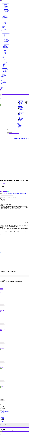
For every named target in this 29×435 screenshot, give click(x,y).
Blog (2, 28)
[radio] (1, 189)
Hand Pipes (2, 413)
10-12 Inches (3, 66)
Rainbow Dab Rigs (20, 102)
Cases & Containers (4, 82)
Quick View (2, 343)
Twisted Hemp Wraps (6, 12)
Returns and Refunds (3, 416)
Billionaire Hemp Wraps (6, 11)
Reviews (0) (11, 195)
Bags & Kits (5, 19)
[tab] (2, 195)
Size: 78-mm (5, 15)
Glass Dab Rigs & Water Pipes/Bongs (6, 3)
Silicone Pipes (5, 5)
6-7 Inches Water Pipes (6, 6)
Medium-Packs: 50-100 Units (6, 44)
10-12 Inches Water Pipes (6, 7)
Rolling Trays (2, 76)
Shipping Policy (3, 27)
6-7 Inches (3, 65)
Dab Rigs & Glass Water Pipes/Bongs (5, 411)
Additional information (6, 195)
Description (2, 195)
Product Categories (18, 99)
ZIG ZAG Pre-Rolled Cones (6, 10)
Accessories (3, 24)
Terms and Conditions (4, 29)
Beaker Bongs (20, 103)
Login (27, 99)
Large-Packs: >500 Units (6, 14)
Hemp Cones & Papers (4, 8)
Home (2, 1)
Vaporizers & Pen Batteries (5, 2)
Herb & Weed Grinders (4, 16)
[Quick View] (4, 305)
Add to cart (5, 191)
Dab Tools (3, 21)
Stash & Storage (4, 18)
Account (1, 88)
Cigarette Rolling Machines (5, 17)
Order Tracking (2, 422)
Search (1, 94)
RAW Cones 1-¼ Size (23, 193)
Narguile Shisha (5, 4)
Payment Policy (2, 418)
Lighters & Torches (4, 23)
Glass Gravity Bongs (21, 101)
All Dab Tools (5, 22)
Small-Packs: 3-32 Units (6, 13)
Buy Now (8, 191)
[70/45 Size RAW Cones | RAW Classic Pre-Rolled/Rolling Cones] (6, 398)
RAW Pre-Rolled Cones (6, 9)
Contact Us (3, 26)
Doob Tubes (5, 20)
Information (2, 25)
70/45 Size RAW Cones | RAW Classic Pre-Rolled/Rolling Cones (7, 402)
